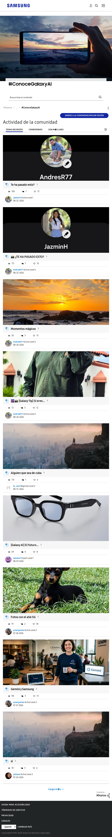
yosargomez (18, 630)
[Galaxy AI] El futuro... (24, 545)
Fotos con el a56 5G (23, 617)
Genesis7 (17, 558)
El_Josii (16, 486)
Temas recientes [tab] (14, 129)
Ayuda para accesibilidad (15, 804)
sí (12, 761)
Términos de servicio (13, 810)
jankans (16, 774)
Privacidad (7, 815)
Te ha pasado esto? (23, 184)
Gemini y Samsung (22, 689)
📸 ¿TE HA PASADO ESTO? (27, 256)
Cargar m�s (54, 789)
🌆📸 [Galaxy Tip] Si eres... (28, 401)
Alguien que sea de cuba (26, 473)
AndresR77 (18, 270)
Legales (5, 821)
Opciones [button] (103, 108)
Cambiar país (25, 827)
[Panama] (18, 5)
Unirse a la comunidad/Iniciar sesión (84, 115)
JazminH (17, 197)
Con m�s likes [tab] (56, 129)
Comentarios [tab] (35, 129)
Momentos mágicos (23, 329)
